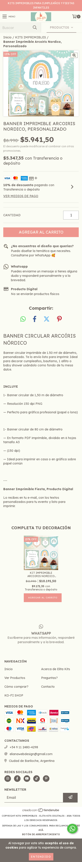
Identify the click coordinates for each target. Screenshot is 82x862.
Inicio (7, 37)
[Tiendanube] (41, 811)
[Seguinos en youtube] (27, 778)
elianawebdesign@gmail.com (31, 754)
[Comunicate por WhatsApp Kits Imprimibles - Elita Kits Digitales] (72, 828)
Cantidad (12, 215)
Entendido (41, 856)
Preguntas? (49, 678)
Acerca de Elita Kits (55, 669)
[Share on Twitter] (46, 319)
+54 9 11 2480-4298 (24, 747)
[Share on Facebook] (34, 319)
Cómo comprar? (16, 687)
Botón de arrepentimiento (41, 834)
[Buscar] (34, 27)
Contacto (48, 687)
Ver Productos (14, 678)
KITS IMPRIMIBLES (30, 37)
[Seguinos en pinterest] (46, 778)
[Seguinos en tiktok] (36, 778)
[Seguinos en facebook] (17, 778)
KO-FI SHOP (13, 695)
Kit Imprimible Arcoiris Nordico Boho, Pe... (41, 574)
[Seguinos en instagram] (7, 778)
